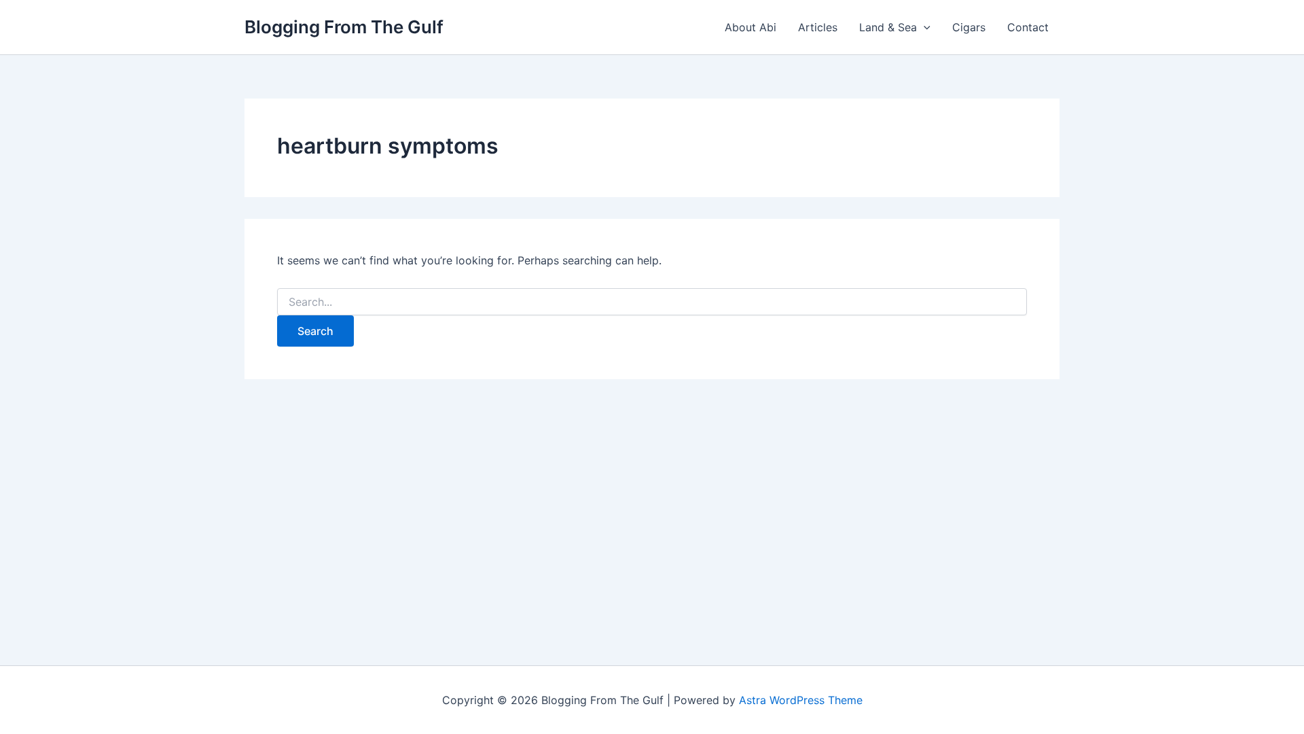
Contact (1028, 27)
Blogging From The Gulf (343, 26)
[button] (923, 27)
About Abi (750, 27)
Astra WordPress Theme (801, 700)
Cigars (968, 27)
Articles (817, 27)
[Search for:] (652, 302)
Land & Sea (888, 27)
